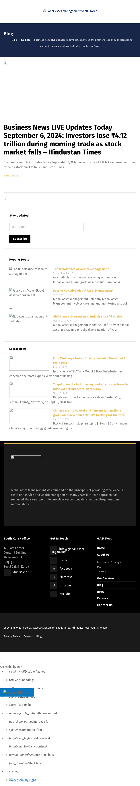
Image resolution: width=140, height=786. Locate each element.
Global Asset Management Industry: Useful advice (87, 316)
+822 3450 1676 (22, 572)
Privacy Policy (12, 636)
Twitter (64, 560)
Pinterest (65, 577)
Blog (100, 585)
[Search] (133, 11)
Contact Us (104, 605)
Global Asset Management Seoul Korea (47, 627)
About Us (103, 554)
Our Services (105, 578)
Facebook (65, 568)
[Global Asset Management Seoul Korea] (70, 11)
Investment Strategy (109, 562)
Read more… (12, 175)
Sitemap (102, 627)
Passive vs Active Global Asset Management (83, 290)
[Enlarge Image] (70, 88)
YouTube (65, 594)
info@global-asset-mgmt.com (68, 550)
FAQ (99, 566)
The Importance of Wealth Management (81, 269)
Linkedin (65, 585)
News (100, 591)
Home (101, 548)
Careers (101, 571)
